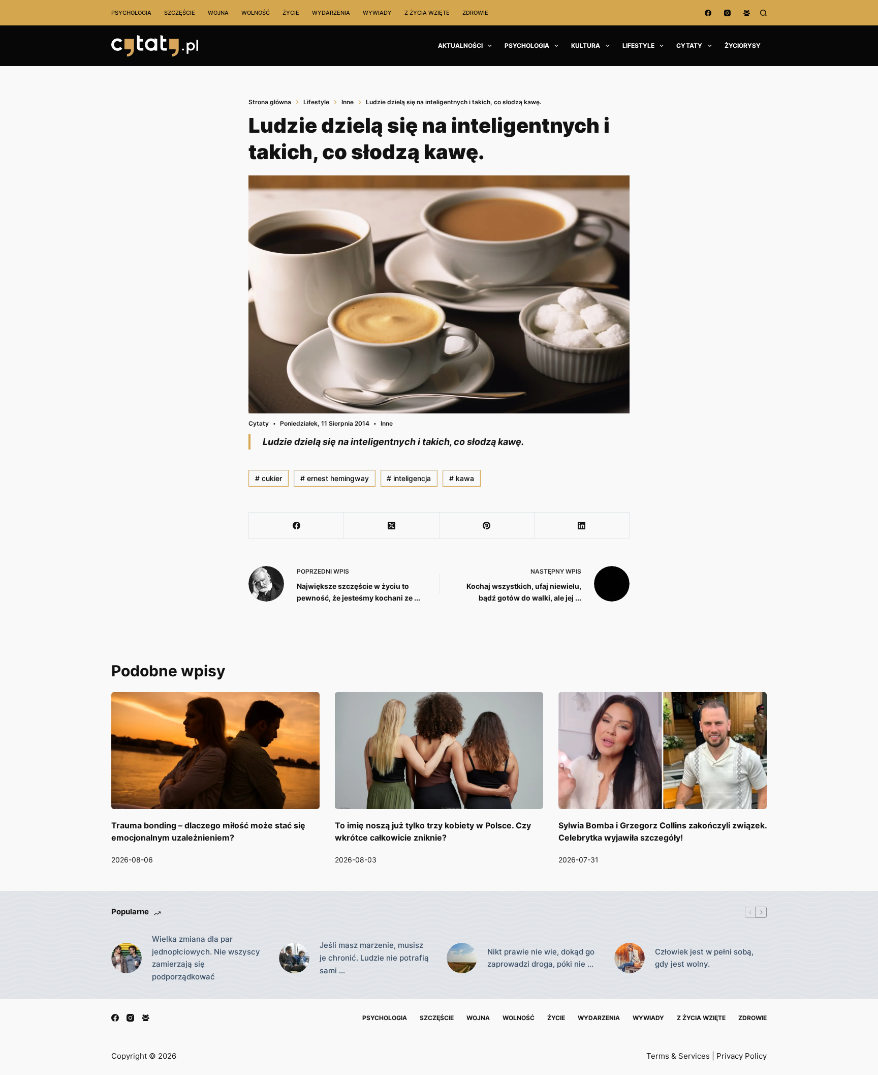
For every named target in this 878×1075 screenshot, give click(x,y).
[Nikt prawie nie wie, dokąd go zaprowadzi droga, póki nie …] (462, 958)
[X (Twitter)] (391, 526)
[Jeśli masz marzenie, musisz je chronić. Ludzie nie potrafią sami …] (294, 958)
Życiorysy (743, 45)
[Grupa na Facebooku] (746, 13)
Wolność (255, 12)
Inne (387, 423)
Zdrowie (475, 12)
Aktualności (460, 45)
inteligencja (409, 478)
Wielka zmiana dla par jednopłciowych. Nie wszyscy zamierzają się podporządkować (206, 957)
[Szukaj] (763, 13)
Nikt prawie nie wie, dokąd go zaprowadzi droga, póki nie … (540, 958)
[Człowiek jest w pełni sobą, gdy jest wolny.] (629, 958)
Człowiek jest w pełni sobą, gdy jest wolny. (704, 958)
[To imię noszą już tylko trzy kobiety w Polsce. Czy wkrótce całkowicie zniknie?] (439, 751)
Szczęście (179, 12)
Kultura (585, 45)
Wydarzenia (331, 12)
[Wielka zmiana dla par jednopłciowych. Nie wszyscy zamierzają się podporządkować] (126, 958)
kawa (461, 478)
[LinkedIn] (582, 526)
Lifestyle (638, 45)
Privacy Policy (741, 1056)
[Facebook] (708, 13)
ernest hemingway (334, 478)
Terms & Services (678, 1056)
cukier (268, 478)
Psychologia (131, 12)
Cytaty (689, 45)
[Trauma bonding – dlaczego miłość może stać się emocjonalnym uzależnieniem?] (215, 751)
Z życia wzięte (427, 12)
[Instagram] (727, 13)
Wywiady (377, 12)
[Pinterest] (487, 526)
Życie (291, 12)
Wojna (218, 12)
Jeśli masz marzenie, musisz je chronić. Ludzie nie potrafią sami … (374, 957)
